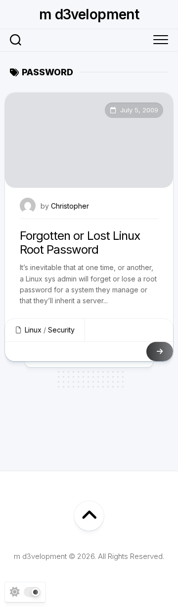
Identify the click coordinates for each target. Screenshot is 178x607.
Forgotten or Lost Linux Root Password (80, 242)
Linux (33, 330)
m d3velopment (89, 14)
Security (61, 330)
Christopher (70, 206)
